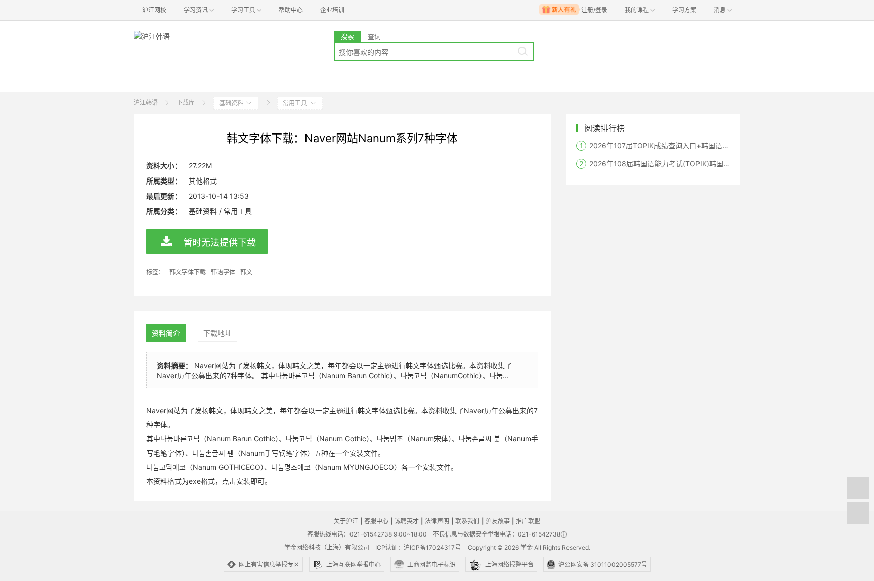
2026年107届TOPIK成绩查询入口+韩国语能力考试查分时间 (684, 145)
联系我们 (467, 521)
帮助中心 (291, 10)
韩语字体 (223, 272)
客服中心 (376, 521)
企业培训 (332, 10)
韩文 (246, 272)
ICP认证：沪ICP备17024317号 (418, 547)
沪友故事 (498, 521)
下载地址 (217, 333)
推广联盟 (528, 521)
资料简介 (166, 333)
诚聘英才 (407, 521)
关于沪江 (346, 521)
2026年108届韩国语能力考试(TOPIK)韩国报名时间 (670, 163)
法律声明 (437, 521)
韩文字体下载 (187, 272)
